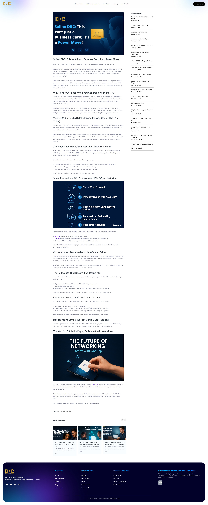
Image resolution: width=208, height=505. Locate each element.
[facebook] (7, 484)
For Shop (116, 479)
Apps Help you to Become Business (141, 67)
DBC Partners (59, 479)
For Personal (117, 476)
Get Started (199, 4)
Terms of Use (85, 485)
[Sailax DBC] (7, 4)
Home (57, 476)
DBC (56, 448)
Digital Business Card (64, 411)
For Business (117, 485)
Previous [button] (122, 420)
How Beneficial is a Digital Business (141, 74)
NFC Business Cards (119, 482)
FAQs (83, 482)
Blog (56, 485)
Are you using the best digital (139, 39)
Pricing (83, 476)
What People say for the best (139, 96)
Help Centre (85, 479)
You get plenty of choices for (139, 25)
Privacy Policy (85, 488)
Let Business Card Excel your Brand (141, 45)
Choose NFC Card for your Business (142, 61)
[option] (64, 441)
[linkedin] (14, 484)
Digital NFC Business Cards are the (141, 89)
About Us (58, 482)
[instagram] (18, 484)
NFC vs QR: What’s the (137, 103)
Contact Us (59, 488)
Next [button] (125, 420)
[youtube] (11, 484)
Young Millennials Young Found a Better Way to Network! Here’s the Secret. (65, 444)
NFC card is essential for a (139, 32)
